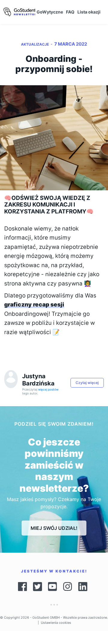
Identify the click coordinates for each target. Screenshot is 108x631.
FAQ (70, 11)
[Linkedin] (84, 586)
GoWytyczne (50, 11)
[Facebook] (22, 586)
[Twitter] (37, 586)
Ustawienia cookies (56, 622)
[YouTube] (52, 586)
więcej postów (48, 389)
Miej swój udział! (54, 528)
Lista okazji (88, 11)
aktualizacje (35, 44)
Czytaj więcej (87, 382)
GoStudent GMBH (46, 617)
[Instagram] (67, 586)
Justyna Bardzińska (38, 380)
